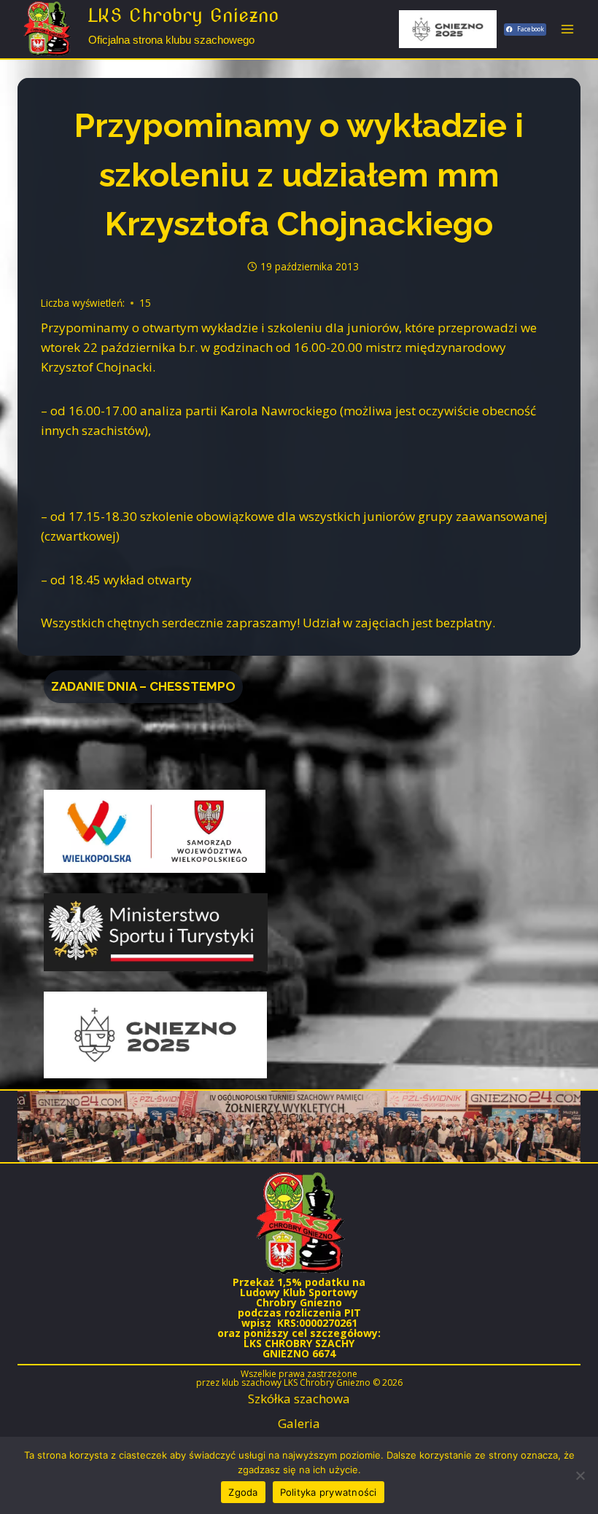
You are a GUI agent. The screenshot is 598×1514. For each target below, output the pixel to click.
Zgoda (242, 1492)
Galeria (299, 1423)
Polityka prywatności (328, 1492)
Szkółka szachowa (299, 1398)
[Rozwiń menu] (567, 28)
